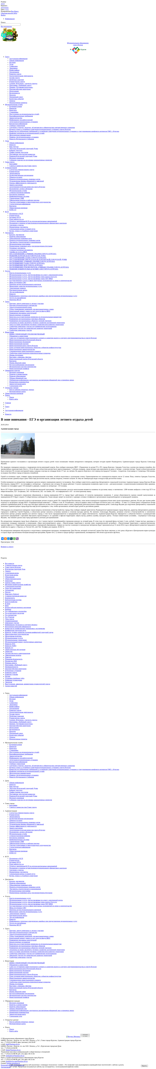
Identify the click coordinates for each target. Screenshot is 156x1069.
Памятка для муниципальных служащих (24, 137)
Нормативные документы (18, 227)
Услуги (7, 271)
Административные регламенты (21, 250)
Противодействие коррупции (20, 89)
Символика (13, 66)
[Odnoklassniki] (5, 538)
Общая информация (16, 60)
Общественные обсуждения (15, 649)
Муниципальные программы (19, 244)
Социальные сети (15, 386)
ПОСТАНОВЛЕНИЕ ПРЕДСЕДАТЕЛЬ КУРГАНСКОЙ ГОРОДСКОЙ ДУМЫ (38, 259)
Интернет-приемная (16, 158)
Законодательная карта (17, 384)
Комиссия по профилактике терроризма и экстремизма (25, 628)
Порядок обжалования (17, 236)
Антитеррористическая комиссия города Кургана (27, 187)
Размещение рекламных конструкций (23, 313)
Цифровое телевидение (13, 680)
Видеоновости (14, 93)
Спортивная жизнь (12, 573)
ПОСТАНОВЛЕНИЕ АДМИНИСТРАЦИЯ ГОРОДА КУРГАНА (32, 254)
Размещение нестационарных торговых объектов (27, 319)
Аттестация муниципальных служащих (23, 122)
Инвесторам (9, 332)
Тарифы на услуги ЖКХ (18, 252)
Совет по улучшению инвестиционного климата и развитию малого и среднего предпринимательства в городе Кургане (53, 338)
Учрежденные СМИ (16, 198)
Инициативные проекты (18, 103)
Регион (7, 676)
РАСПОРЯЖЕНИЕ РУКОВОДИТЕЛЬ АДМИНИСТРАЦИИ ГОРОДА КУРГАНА (39, 267)
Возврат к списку (7, 547)
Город (7, 57)
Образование (10, 577)
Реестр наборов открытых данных (21, 389)
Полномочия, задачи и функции (20, 189)
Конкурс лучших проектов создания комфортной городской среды (29, 632)
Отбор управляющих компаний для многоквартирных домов (31, 309)
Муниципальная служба (14, 104)
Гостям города (14, 78)
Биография (13, 164)
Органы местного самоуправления (17, 653)
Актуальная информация (18, 59)
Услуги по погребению (17, 298)
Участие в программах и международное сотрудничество (30, 202)
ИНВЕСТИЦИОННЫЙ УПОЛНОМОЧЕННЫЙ (27, 334)
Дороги (8, 571)
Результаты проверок (17, 194)
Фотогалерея (14, 91)
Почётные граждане (16, 80)
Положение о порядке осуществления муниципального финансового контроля (38, 223)
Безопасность (10, 598)
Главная (8, 403)
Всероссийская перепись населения (18, 607)
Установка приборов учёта (14, 678)
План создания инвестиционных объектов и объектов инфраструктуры (35, 347)
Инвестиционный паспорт (19, 344)
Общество (8, 651)
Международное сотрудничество (17, 634)
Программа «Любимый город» (20, 85)
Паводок (8, 657)
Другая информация (16, 292)
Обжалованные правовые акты (20, 238)
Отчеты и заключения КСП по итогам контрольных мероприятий (33, 221)
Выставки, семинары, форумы (20, 357)
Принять (144, 1066)
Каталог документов (16, 235)
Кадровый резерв (15, 106)
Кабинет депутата (15, 150)
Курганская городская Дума (15, 569)
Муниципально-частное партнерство (22, 367)
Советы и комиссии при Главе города (23, 166)
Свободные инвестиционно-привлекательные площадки (30, 353)
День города (9, 619)
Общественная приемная (18, 208)
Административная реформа (19, 192)
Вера (7, 605)
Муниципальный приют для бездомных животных (23, 642)
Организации (14, 72)
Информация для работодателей (21, 120)
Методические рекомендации (20, 135)
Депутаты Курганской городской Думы (23, 148)
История (12, 62)
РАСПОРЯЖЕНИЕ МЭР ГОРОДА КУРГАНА (26, 265)
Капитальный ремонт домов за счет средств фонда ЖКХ (29, 311)
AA (2, 7)
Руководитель (14, 215)
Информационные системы (19, 196)
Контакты (12, 206)
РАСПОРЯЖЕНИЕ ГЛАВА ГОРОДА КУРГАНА (27, 263)
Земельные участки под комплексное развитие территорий (30, 328)
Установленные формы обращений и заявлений (26, 181)
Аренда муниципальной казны (20, 307)
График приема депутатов (18, 152)
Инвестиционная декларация (19, 342)
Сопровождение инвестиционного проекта (25, 351)
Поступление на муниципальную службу (24, 114)
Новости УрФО (10, 646)
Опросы (12, 101)
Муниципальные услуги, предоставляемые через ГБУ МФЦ (31, 279)
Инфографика (14, 70)
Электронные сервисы (17, 288)
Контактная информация (18, 124)
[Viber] (17, 538)
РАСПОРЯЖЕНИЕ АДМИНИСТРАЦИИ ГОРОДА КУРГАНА (32, 261)
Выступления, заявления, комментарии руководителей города (27, 684)
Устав (11, 64)
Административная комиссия (15, 596)
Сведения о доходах (16, 225)
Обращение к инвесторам (18, 336)
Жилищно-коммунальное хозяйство (18, 584)
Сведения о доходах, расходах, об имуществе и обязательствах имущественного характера (42, 127)
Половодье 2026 (11, 661)
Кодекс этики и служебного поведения (23, 231)
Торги (7, 301)
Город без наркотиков (13, 588)
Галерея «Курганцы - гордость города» (23, 83)
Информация (10, 19)
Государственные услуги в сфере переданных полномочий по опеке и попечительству (40, 280)
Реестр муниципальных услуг (20, 273)
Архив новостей (11, 686)
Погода (7, 592)
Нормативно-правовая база (19, 382)
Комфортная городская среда (15, 630)
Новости (12, 145)
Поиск (7, 395)
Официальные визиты (13, 655)
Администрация (11, 168)
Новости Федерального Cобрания (21, 139)
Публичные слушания (13, 670)
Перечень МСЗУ (15, 300)
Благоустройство (11, 602)
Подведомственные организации (21, 175)
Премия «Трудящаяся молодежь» (21, 87)
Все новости (9, 563)
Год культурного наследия (14, 613)
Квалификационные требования (21, 116)
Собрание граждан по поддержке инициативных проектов (30, 160)
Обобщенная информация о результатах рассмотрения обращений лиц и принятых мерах (41, 380)
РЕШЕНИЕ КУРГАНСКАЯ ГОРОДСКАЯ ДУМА (27, 256)
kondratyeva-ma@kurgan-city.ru (17, 1061)
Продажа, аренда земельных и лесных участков (26, 303)
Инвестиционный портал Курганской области (26, 359)
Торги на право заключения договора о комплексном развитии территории (36, 324)
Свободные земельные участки (20, 330)
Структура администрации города (21, 169)
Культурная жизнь (11, 575)
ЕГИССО (12, 210)
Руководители (14, 171)
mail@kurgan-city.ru (13, 1044)
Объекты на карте (15, 177)
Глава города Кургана (13, 567)
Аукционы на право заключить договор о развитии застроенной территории (37, 323)
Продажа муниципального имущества (23, 305)
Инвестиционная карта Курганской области (25, 340)
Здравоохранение (11, 621)
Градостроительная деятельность (21, 76)
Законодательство (15, 118)
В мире (7, 604)
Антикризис (9, 590)
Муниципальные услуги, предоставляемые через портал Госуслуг (33, 277)
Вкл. (12, 11)
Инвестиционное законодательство (22, 349)
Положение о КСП (16, 213)
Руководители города (17, 81)
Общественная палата (13, 579)
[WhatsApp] (14, 538)
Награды (12, 95)
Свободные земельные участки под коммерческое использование (33, 326)
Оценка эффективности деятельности (23, 183)
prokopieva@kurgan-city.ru (15, 1056)
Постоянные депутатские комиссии (22, 154)
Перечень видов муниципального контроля (25, 284)
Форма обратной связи (17, 363)
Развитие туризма (11, 674)
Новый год (9, 648)
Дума (7, 141)
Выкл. (16, 11)
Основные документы (17, 248)
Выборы (8, 609)
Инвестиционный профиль (19, 368)
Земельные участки (12, 623)
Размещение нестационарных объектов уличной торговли (30, 321)
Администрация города (13, 565)
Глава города (9, 162)
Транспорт (9, 581)
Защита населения (15, 185)
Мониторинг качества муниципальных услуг (25, 286)
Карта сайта (13, 399)
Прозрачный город (16, 97)
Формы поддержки (16, 355)
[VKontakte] (2, 538)
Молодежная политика (13, 636)
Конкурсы (13, 110)
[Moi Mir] (8, 538)
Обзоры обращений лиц (18, 378)
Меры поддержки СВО (17, 282)
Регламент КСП (15, 217)
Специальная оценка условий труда (22, 229)
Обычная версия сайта (9, 13)
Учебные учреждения (17, 125)
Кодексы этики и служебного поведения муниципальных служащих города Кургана (40, 129)
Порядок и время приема (18, 374)
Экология (8, 682)
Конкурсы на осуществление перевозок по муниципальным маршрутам (35, 317)
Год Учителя (9, 617)
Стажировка (13, 112)
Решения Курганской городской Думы (23, 156)
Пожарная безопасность (13, 659)
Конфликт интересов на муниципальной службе (26, 133)
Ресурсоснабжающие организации (21, 365)
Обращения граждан (12, 370)
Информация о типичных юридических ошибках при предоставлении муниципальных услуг (43, 296)
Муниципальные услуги (14, 638)
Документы (9, 233)
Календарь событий (16, 99)
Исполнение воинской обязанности (18, 626)
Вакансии (12, 108)
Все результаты (6, 26)
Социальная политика (13, 586)
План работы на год (16, 219)
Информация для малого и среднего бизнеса (21, 625)
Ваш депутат (14, 147)
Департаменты (14, 173)
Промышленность (11, 667)
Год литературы (11, 615)
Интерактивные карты (17, 391)
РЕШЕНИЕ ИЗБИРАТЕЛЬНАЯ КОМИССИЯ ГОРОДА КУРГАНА (33, 269)
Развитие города (15, 74)
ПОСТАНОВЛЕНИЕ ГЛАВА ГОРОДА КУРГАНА (27, 257)
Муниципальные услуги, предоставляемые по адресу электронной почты (36, 275)
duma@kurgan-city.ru (13, 1050)
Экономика (13, 68)
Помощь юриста (11, 663)
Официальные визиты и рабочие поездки (24, 200)
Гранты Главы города (13, 582)
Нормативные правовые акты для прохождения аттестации (30, 246)
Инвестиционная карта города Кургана (23, 345)
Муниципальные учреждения (16, 640)
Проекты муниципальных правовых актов (24, 179)
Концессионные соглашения (19, 315)
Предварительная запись (18, 290)
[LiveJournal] (11, 538)
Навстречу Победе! (12, 594)
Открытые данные (11, 388)
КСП (7, 212)
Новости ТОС (10, 644)
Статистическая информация (19, 204)
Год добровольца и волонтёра (16, 611)
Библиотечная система (13, 600)
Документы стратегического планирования (25, 242)
